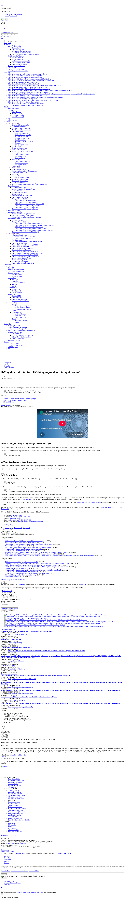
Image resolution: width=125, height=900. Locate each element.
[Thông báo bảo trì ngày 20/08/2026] (15, 618)
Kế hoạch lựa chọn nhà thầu (9, 674)
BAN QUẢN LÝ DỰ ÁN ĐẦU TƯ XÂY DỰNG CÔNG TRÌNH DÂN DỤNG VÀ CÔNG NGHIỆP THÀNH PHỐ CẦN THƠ (46, 651)
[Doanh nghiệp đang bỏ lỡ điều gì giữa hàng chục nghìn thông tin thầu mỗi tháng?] (28, 616)
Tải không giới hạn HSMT (16, 813)
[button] (7, 44)
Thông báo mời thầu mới (8, 629)
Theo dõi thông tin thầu (15, 818)
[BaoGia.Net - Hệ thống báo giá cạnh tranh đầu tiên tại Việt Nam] (2, 38)
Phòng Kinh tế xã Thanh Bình (16, 669)
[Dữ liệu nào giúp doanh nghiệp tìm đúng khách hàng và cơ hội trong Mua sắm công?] (29, 626)
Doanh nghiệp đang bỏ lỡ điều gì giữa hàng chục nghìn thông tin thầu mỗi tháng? (76, 616)
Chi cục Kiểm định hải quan (16, 661)
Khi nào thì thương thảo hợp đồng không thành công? (20, 575)
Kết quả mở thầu (13, 784)
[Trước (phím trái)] (1, 891)
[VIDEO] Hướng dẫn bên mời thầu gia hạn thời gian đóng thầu (23, 549)
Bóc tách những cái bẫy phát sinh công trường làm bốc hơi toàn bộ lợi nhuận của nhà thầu (84, 615)
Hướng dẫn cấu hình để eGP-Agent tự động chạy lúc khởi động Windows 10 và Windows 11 (32, 565)
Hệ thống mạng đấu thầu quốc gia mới (89, 502)
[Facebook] (4, 26)
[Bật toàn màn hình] (1, 887)
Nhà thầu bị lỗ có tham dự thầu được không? (18, 568)
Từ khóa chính (5, 605)
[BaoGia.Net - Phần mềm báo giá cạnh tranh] (2, 5)
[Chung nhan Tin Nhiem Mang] (5, 766)
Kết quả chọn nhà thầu (14, 785)
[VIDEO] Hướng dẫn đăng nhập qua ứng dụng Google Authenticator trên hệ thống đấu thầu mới (33, 570)
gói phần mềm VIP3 (26, 499)
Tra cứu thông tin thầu (14, 815)
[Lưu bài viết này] (4, 384)
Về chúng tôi (12, 828)
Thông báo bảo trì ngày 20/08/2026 (37, 618)
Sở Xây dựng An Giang (15, 642)
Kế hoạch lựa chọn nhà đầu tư (17, 795)
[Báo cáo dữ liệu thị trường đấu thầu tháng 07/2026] (19, 625)
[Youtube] (4, 28)
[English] (6, 19)
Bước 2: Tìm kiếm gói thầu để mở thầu (15, 400)
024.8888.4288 (18, 14)
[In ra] (4, 383)
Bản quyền (7, 859)
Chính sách (7, 856)
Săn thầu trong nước (14, 802)
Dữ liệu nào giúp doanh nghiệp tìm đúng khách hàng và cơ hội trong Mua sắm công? (80, 626)
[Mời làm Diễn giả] (6, 591)
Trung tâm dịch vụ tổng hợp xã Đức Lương (20, 687)
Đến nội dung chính (6, 36)
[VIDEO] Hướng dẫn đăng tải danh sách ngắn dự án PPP (21, 571)
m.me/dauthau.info (16, 515)
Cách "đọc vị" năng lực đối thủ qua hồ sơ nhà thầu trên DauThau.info (67, 620)
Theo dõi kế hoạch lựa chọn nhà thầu (19, 820)
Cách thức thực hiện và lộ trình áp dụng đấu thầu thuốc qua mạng (24, 541)
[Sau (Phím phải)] (3, 891)
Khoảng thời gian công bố (8, 601)
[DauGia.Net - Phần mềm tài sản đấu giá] (2, 3)
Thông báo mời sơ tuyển (15, 782)
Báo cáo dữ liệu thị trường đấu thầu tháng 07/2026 (50, 625)
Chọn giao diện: (9, 881)
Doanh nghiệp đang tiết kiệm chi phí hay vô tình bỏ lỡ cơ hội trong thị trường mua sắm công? (87, 621)
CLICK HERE (5, 405)
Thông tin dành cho (6, 594)
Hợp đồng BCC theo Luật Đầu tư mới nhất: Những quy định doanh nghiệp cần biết (79, 623)
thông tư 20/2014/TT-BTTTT (64, 853)
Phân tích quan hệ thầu (14, 805)
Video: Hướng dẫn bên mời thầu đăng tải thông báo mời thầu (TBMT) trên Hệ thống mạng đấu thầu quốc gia (36, 552)
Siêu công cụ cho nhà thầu (15, 810)
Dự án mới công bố (13, 790)
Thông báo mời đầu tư (14, 792)
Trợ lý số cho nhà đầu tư (15, 807)
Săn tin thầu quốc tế (13, 803)
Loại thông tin (5, 599)
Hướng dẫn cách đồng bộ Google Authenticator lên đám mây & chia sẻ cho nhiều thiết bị (31, 554)
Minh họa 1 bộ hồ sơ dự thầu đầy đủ (15, 546)
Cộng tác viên (12, 825)
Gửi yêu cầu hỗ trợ (13, 830)
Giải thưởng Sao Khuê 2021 (17, 755)
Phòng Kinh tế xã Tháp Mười (16, 700)
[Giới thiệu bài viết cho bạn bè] (4, 381)
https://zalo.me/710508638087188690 (21, 520)
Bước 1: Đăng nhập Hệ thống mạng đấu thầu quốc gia (20, 398)
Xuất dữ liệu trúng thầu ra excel (17, 812)
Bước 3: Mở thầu (9, 402)
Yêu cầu (6, 863)
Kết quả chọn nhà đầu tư (15, 797)
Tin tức (10, 826)
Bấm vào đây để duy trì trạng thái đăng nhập (30, 892)
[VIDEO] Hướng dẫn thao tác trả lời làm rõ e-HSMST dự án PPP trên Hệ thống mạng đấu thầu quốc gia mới (36, 567)
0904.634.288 (9, 14)
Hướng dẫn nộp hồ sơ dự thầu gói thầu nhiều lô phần (20, 542)
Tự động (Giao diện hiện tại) (12, 883)
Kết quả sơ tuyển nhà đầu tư (16, 798)
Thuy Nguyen (10, 525)
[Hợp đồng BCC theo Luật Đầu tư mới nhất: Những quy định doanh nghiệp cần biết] (29, 623)
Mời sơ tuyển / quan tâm (15, 793)
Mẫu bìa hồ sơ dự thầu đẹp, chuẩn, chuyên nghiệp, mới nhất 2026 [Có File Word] (28, 544)
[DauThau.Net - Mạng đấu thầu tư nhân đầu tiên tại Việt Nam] (1, 3)
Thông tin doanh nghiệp (15, 831)
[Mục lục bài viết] (1, 473)
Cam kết (6, 861)
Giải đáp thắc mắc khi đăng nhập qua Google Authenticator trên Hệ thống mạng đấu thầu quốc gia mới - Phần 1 (37, 563)
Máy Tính (7, 884)
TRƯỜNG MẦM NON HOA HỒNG (19, 634)
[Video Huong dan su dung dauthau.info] (13, 579)
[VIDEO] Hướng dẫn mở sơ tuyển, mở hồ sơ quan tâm (21, 550)
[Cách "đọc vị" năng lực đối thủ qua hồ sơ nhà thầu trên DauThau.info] (25, 620)
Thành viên (11, 823)
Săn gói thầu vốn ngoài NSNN (17, 808)
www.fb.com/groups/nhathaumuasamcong (30, 521)
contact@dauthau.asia (11, 16)
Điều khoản (7, 858)
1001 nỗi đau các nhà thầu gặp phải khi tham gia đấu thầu (21, 562)
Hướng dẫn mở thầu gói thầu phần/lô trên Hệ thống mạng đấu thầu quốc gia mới (28, 547)
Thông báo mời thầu (14, 779)
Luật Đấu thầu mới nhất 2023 (13, 576)
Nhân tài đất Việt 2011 (21, 853)
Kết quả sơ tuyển (13, 787)
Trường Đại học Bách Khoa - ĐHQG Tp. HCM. (22, 679)
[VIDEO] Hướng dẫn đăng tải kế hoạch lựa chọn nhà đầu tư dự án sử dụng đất (28, 573)
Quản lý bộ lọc (12, 816)
